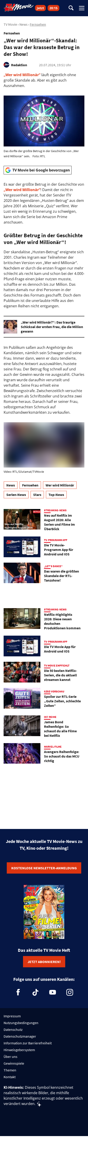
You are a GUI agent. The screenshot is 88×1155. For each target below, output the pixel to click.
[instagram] (69, 992)
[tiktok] (35, 992)
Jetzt (40, 8)
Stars (37, 494)
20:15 (53, 8)
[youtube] (52, 992)
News (23, 24)
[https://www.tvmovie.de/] (19, 8)
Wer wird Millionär (60, 485)
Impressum (12, 1016)
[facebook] (18, 992)
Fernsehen (38, 24)
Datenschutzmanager (20, 1036)
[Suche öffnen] (71, 8)
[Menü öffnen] (81, 8)
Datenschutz (13, 1029)
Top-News (56, 494)
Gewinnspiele (14, 1063)
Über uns (10, 1056)
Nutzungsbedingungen (21, 1022)
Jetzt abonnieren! (44, 961)
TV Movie (10, 24)
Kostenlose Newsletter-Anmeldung (44, 868)
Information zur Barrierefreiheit (28, 1043)
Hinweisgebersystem (19, 1050)
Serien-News (16, 494)
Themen (10, 1070)
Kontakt (10, 1077)
